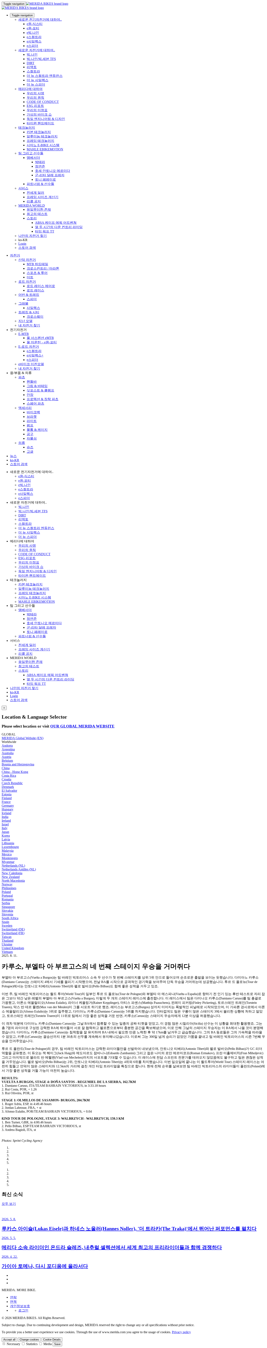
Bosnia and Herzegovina (18, 764)
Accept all (9, 1339)
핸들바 (32, 381)
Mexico (7, 854)
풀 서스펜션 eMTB (40, 338)
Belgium (7, 760)
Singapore (8, 907)
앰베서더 (33, 157)
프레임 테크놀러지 (40, 141)
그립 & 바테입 (37, 386)
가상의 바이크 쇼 (39, 114)
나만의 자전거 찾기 (32, 236)
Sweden (7, 925)
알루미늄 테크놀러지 (42, 136)
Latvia (6, 839)
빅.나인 (32, 54)
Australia (8, 753)
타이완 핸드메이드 (40, 123)
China (6, 768)
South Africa (10, 918)
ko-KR (14, 692)
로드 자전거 (27, 281)
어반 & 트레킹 (28, 294)
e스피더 (32, 46)
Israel (5, 824)
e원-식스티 (35, 24)
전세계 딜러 (35, 192)
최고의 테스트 (37, 214)
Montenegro (10, 858)
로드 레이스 (35, 290)
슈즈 (30, 447)
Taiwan (6, 937)
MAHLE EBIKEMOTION (45, 149)
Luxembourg (10, 847)
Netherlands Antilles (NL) (19, 869)
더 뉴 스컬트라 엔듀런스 (45, 76)
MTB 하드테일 (37, 264)
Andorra (7, 745)
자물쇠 (32, 438)
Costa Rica (9, 775)
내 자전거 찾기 (29, 325)
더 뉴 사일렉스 (37, 80)
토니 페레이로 (45, 179)
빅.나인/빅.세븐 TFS (41, 59)
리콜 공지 (34, 201)
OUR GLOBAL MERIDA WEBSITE (82, 726)
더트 (30, 277)
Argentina (8, 749)
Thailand (7, 940)
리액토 (32, 67)
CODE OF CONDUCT (43, 102)
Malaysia (8, 850)
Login (22, 243)
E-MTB (23, 334)
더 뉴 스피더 (36, 84)
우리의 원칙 (35, 97)
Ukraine (7, 944)
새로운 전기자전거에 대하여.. (40, 19)
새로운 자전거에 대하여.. (36, 50)
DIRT (30, 63)
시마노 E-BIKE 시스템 (43, 145)
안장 (30, 394)
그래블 (23, 303)
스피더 (32, 299)
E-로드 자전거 (28, 346)
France (6, 802)
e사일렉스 (34, 41)
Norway (7, 884)
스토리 (32, 218)
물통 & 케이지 (37, 429)
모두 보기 (9, 1203)
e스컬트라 (34, 37)
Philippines (9, 888)
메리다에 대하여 (30, 89)
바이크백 (33, 412)
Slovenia (7, 914)
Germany (8, 805)
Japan (5, 832)
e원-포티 (33, 28)
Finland (7, 798)
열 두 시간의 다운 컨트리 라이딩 (59, 227)
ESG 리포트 (35, 106)
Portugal (7, 895)
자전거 (15, 255)
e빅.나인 (33, 32)
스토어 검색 (27, 247)
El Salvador (9, 790)
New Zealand (11, 877)
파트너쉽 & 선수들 (40, 184)
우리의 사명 (35, 93)
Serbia (6, 903)
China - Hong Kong (15, 772)
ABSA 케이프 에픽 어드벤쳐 (56, 222)
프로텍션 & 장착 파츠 (42, 399)
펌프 (30, 425)
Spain (5, 922)
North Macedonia (13, 880)
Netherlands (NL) (13, 865)
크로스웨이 (35, 316)
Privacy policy (181, 1332)
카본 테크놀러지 (39, 132)
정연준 (40, 166)
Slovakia (7, 910)
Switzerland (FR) (13, 933)
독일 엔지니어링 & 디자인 (46, 119)
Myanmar (8, 862)
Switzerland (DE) (13, 929)
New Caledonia (12, 873)
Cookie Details (52, 1339)
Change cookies (29, 1339)
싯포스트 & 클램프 (40, 390)
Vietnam (7, 952)
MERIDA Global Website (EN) (22, 738)
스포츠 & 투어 (37, 273)
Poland (6, 892)
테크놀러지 (26, 127)
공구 (30, 434)
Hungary (7, 809)
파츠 (21, 377)
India (5, 817)
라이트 (32, 421)
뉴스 (13, 456)
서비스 (23, 188)
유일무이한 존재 (39, 209)
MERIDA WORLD (31, 205)
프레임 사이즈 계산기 (42, 197)
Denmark (8, 787)
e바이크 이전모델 (31, 364)
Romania (8, 899)
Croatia (6, 779)
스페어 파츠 (35, 403)
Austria (6, 757)
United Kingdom (13, 948)
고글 (30, 451)
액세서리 (25, 408)
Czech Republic (12, 783)
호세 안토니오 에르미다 (52, 171)
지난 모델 (25, 321)
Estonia (6, 794)
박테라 (40, 162)
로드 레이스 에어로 (41, 286)
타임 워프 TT (44, 231)
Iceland (6, 813)
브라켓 (32, 416)
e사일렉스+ (35, 355)
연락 (13, 1297)
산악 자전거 (27, 259)
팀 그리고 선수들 (30, 153)
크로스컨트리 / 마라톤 (43, 268)
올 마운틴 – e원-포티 (42, 342)
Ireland (6, 820)
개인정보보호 (20, 1306)
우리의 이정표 (37, 110)
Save (57, 1344)
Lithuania (8, 843)
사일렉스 (33, 308)
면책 (13, 1301)
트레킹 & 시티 (28, 312)
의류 (21, 443)
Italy (5, 828)
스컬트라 (33, 71)
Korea (6, 835)
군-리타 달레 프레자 (49, 175)
